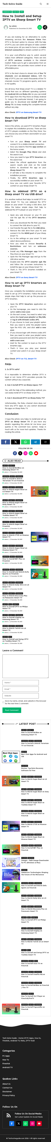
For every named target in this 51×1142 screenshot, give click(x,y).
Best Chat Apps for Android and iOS (34, 755)
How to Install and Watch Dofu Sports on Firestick (15, 573)
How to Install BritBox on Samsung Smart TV (13, 469)
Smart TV (11, 465)
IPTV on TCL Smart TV (26, 359)
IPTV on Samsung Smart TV (28, 112)
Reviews (24, 870)
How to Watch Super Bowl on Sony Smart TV (14, 503)
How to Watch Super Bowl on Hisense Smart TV (14, 549)
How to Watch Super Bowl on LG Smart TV (14, 490)
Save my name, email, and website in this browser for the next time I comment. (25, 702)
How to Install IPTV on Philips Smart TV (15, 608)
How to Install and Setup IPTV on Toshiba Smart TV (15, 640)
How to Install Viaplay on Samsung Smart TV (13, 618)
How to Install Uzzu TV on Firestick (31, 965)
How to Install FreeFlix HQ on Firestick (33, 975)
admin (14, 26)
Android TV (7, 12)
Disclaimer (7, 1091)
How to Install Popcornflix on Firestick (33, 1008)
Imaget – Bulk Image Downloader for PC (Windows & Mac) (35, 861)
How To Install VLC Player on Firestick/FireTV (33, 997)
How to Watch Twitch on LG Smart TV (14, 629)
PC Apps (24, 858)
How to (15, 12)
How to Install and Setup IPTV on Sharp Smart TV (21, 17)
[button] (40, 3)
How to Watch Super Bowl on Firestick (14, 525)
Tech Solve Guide (12, 3)
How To (5, 1060)
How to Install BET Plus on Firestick (13, 560)
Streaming (19, 476)
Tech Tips (24, 765)
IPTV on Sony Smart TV (27, 277)
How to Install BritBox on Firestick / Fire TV (35, 986)
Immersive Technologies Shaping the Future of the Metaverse (34, 873)
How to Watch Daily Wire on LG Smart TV (15, 586)
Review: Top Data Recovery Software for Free (32, 769)
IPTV (21, 12)
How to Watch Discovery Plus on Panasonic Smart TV (14, 597)
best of (24, 751)
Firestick (6, 476)
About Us (6, 1084)
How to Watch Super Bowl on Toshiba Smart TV (14, 514)
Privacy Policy (8, 1095)
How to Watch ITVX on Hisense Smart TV (15, 536)
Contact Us (7, 1088)
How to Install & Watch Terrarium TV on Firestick (13, 480)
